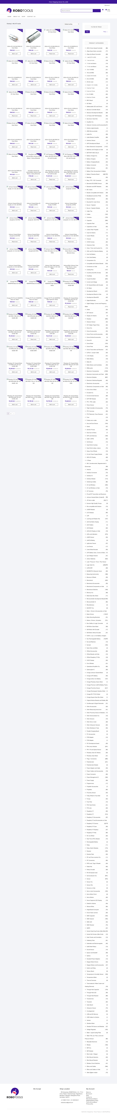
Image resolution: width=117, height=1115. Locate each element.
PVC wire (89, 808)
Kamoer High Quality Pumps (94, 503)
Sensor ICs (90, 882)
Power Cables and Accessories (95, 771)
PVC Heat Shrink (91, 805)
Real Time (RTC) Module (93, 839)
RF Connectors (91, 860)
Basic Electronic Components (94, 146)
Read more (52, 53)
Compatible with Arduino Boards (95, 263)
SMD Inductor (90, 919)
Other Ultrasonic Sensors (93, 725)
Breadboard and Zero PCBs (94, 196)
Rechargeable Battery (92, 842)
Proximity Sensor (91, 792)
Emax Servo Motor (92, 389)
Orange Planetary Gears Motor (95, 682)
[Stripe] (44, 1093)
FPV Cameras (90, 411)
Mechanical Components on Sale (95, 586)
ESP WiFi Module (91, 399)
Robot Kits (89, 866)
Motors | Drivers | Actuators (94, 620)
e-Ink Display (90, 356)
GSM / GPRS (90, 439)
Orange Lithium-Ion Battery (94, 679)
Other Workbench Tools (93, 728)
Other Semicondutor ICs (93, 715)
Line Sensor (90, 546)
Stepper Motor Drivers (92, 962)
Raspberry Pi (90, 811)
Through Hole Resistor (92, 995)
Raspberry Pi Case (92, 826)
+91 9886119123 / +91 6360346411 (70, 1100)
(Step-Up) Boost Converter (94, 54)
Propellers (89, 789)
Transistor (89, 1002)
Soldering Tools (91, 940)
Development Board (92, 291)
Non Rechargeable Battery (93, 639)
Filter (87, 32)
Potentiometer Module (92, 765)
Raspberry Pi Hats (91, 832)
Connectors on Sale (92, 266)
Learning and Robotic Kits (93, 518)
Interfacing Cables (91, 482)
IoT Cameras (90, 491)
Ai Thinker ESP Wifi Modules (94, 116)
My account (107, 5)
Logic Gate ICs (90, 565)
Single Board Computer (93, 909)
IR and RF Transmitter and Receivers (96, 494)
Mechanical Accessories (93, 583)
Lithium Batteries (91, 559)
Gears (88, 426)
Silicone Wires (90, 906)
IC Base (89, 460)
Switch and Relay (91, 968)
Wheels (89, 1045)
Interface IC (90, 475)
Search (97, 10)
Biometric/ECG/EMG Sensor (94, 183)
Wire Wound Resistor (92, 1060)
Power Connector (91, 774)
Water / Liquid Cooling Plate (94, 1032)
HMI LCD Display (91, 457)
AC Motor (89, 103)
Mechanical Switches (92, 589)
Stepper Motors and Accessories (95, 965)
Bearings (89, 177)
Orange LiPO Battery (92, 675)
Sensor (88, 879)
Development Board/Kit (93, 297)
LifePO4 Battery (91, 540)
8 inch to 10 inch (91, 97)
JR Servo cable (91, 500)
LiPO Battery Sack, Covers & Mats (96, 552)
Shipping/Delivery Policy (92, 1100)
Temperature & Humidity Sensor (95, 974)
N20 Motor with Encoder (93, 629)
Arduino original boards (93, 128)
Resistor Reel (90, 854)
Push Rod (89, 802)
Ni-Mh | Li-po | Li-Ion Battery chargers (96, 635)
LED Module (90, 528)
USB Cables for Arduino (93, 1017)
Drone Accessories (92, 331)
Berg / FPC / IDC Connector (94, 180)
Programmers (90, 783)
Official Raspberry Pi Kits (93, 657)
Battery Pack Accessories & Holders (96, 171)
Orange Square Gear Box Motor (95, 697)
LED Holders (90, 525)
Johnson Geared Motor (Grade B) (95, 497)
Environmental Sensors (93, 395)
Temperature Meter (92, 977)
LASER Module (91, 509)
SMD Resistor (90, 925)
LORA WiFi (89, 568)
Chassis (89, 239)
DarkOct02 (84, 1112)
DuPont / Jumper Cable (93, 352)
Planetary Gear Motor (92, 755)
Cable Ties (89, 211)
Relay (88, 845)
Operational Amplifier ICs (93, 666)
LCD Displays (90, 512)
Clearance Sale (91, 245)
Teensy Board (90, 971)
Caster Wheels (90, 236)
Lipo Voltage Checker (92, 555)
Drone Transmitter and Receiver (95, 349)
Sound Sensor (90, 949)
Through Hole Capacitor (93, 989)
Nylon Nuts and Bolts (92, 648)
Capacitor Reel (90, 223)
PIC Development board (93, 743)
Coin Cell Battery (91, 254)
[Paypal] (41, 1093)
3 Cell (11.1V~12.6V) (92, 85)
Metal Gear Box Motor (92, 595)
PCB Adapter (90, 737)
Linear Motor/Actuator (92, 549)
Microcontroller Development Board (96, 599)
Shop (23, 16)
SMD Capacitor (91, 916)
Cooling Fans (90, 269)
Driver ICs (89, 328)
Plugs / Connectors (92, 759)
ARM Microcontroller (92, 131)
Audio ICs (89, 134)
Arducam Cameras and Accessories (96, 125)
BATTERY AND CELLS (93, 152)
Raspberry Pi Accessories (93, 817)
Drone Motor (90, 343)
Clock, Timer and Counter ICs (94, 248)
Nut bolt (89, 645)
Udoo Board (90, 1005)
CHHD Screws (90, 242)
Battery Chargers (91, 159)
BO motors (89, 189)
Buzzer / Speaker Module (93, 208)
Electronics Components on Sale (95, 386)
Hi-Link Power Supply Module (94, 454)
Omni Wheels (90, 663)
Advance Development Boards (95, 112)
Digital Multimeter (91, 300)
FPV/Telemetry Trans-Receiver (95, 414)
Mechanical (90, 580)
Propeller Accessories (92, 786)
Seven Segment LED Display (94, 900)
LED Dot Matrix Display (93, 522)
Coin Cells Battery (91, 257)
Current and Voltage (92, 282)
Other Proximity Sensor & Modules (96, 712)
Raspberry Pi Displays (92, 829)
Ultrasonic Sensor (91, 1008)
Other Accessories (91, 706)
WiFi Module (90, 1051)
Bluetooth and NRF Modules (94, 186)
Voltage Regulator (91, 1029)
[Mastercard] (34, 1093)
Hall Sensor (90, 442)
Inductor (89, 469)
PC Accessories (91, 734)
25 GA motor (90, 82)
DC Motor (89, 288)
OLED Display (90, 660)
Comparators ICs (91, 260)
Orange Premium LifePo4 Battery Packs (97, 685)
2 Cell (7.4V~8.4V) (91, 75)
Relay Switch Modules (92, 848)
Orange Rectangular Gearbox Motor (96, 691)
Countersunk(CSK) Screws (94, 272)
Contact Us (31, 16)
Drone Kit (89, 340)
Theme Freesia (97, 1112)
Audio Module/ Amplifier (93, 137)
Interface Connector (92, 472)
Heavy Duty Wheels (92, 451)
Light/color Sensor (91, 543)
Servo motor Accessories (93, 891)
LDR (88, 515)
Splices (88, 955)
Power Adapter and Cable (93, 768)
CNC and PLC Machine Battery (95, 251)
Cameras (89, 217)
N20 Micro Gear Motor (92, 626)
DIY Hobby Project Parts (93, 325)
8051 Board (90, 100)
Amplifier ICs (90, 122)
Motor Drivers (90, 614)
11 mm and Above (91, 66)
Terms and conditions (91, 1102)
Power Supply (90, 780)
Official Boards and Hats (93, 654)
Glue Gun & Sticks (91, 432)
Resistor (89, 851)
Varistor (89, 1020)
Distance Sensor (91, 322)
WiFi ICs (89, 1048)
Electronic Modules (92, 377)
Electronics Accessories (93, 383)
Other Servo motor (91, 722)
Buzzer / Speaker (91, 205)
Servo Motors (90, 897)
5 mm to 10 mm (91, 91)
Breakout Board (91, 199)
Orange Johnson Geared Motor (95, 672)
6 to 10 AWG (90, 94)
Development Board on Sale (94, 294)
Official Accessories (92, 651)
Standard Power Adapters (93, 959)
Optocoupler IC (91, 669)
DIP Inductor (90, 312)
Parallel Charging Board (93, 731)
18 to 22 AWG (90, 72)
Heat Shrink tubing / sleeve (94, 448)
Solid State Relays (91, 946)
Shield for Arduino (91, 903)
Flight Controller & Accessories (95, 408)
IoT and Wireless (91, 485)
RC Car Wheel (90, 836)
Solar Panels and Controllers (94, 937)
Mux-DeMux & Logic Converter (95, 623)
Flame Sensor (90, 405)
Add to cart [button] (15, 53)
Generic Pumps (91, 429)
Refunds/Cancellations (92, 1099)
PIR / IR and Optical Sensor (94, 749)
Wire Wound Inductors (92, 1057)
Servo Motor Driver (92, 894)
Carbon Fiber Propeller (92, 229)
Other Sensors (90, 719)
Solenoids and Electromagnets (95, 943)
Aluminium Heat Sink (92, 119)
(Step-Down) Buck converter (94, 51)
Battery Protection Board (93, 174)
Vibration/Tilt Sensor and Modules (95, 1026)
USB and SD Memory (92, 1014)
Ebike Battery (90, 359)
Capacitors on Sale (92, 226)
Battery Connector (91, 165)
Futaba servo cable (92, 420)
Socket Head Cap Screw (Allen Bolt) (96, 931)
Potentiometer (90, 762)
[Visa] (37, 1093)
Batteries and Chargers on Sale (95, 149)
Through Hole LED (91, 992)
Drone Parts (90, 346)
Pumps (88, 799)
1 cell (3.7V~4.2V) (91, 57)
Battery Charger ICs (92, 156)
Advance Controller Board (93, 109)
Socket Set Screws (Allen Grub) (95, 934)
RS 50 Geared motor (92, 872)
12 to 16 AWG (90, 69)
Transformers (90, 998)
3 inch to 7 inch (90, 88)
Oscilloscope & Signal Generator (95, 703)
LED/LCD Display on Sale (93, 531)
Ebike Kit (89, 362)
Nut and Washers (91, 642)
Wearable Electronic (92, 1041)
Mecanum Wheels (91, 577)
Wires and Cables (91, 1066)
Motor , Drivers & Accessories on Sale (97, 611)
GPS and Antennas (92, 436)
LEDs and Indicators (92, 534)
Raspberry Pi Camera (92, 823)
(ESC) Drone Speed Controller (94, 48)
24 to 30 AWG (90, 79)
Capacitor (89, 220)
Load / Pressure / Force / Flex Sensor (96, 562)
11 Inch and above (91, 63)
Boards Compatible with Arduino (95, 192)
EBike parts (90, 368)
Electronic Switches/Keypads (94, 380)
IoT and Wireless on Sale (93, 488)
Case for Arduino (91, 232)
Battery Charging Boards (93, 162)
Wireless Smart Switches (93, 1063)
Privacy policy (89, 1104)
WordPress (107, 1112)
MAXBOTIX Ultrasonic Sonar (94, 571)
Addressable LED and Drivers (94, 106)
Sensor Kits (90, 885)
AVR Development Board (93, 143)
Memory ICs (90, 592)
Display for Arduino (92, 315)
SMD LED (89, 922)
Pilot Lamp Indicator (92, 746)
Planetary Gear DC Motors (94, 752)
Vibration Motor (91, 1023)
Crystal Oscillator (91, 279)
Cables (88, 214)
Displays (89, 319)
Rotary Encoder (91, 869)
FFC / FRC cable (91, 402)
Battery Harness (91, 168)
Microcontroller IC (91, 602)
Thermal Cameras (91, 980)
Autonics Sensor (91, 140)
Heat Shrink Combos (92, 445)
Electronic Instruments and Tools (95, 374)
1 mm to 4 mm (90, 60)
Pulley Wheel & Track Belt (93, 795)
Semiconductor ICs (92, 875)
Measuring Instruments (93, 574)
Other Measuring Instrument (94, 709)
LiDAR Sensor (90, 537)
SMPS (88, 928)
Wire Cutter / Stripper (92, 1054)
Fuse (88, 417)
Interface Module (91, 479)
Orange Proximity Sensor (93, 688)
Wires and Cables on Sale (93, 1069)
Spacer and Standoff (92, 952)
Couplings (89, 276)
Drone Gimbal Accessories (94, 337)
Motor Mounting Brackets (93, 617)
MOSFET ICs (90, 608)
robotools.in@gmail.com (67, 1102)
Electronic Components (93, 371)
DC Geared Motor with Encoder (95, 285)
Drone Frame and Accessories (95, 334)
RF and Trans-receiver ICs (94, 857)
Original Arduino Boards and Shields (96, 700)
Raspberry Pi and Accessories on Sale (97, 820)
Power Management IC (93, 777)
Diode (88, 309)
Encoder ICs (90, 392)
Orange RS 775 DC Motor (93, 694)
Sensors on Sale (91, 888)
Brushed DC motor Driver (93, 202)
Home (9, 16)
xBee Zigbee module (92, 1072)
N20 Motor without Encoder (94, 632)
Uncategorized (90, 1011)
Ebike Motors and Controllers (94, 365)
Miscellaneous (90, 605)
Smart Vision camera (92, 912)
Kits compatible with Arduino (94, 506)
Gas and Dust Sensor (92, 423)
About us (16, 16)
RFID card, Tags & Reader (94, 863)
